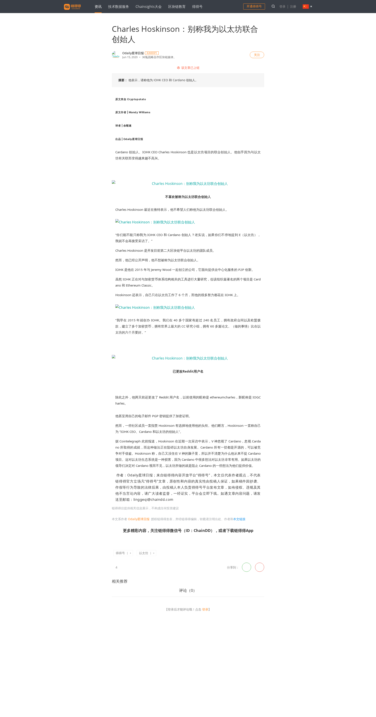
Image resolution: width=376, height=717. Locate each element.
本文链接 (239, 519)
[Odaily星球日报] (116, 55)
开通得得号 (254, 6)
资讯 (98, 6)
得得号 (197, 6)
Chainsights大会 (149, 6)
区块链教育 (177, 6)
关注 (257, 55)
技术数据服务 (118, 6)
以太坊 (143, 553)
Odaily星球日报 (133, 53)
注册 (293, 6)
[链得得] (72, 10)
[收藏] (123, 567)
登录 (282, 6)
